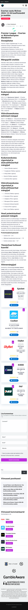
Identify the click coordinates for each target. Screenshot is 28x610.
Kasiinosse (14, 305)
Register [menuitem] (7, 1)
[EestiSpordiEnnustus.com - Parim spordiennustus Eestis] (2, 5)
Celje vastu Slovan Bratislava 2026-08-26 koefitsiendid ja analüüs (13, 498)
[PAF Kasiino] (8, 395)
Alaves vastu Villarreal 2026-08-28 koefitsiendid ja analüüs (12, 490)
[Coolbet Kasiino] (14, 318)
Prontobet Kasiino (11, 533)
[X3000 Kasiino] (8, 373)
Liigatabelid (14, 606)
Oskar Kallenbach (11, 24)
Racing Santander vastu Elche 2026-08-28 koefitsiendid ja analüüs (13, 494)
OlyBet (7, 519)
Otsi (2, 470)
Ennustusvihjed (6, 18)
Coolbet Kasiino (10, 526)
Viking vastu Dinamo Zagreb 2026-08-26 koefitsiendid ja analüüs (13, 503)
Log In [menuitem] (2, 1)
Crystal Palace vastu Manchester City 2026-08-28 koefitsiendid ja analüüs (13, 485)
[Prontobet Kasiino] (3, 536)
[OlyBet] (8, 350)
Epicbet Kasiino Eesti (11, 540)
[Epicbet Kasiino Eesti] (8, 298)
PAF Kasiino (9, 547)
